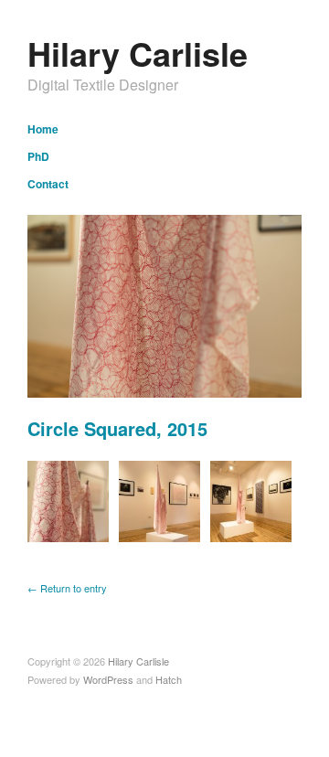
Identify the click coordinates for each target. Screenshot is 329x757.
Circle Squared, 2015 (117, 428)
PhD (38, 156)
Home (42, 128)
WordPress (108, 679)
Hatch (168, 679)
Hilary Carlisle (137, 53)
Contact (48, 183)
